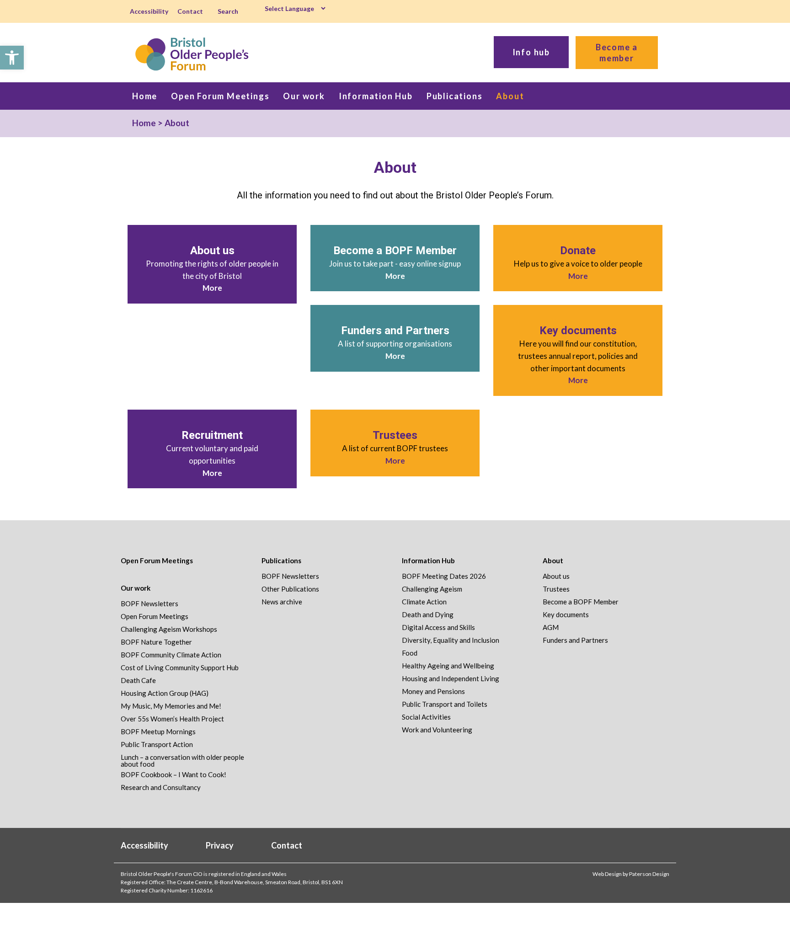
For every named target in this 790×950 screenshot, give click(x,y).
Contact (190, 11)
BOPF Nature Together (156, 642)
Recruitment (212, 435)
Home (144, 122)
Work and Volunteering (437, 729)
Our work (135, 588)
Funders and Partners (395, 330)
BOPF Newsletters (149, 603)
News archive (282, 601)
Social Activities (426, 717)
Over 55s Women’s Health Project (172, 718)
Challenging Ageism (432, 589)
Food (409, 653)
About (553, 560)
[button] (12, 57)
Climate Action (424, 601)
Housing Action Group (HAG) (164, 693)
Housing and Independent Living (450, 678)
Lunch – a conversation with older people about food (182, 761)
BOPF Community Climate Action (171, 654)
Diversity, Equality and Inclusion (450, 640)
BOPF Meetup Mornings (158, 731)
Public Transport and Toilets (444, 704)
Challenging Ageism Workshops (169, 629)
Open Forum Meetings (157, 560)
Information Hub (428, 560)
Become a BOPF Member (395, 250)
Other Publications (290, 589)
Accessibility (149, 11)
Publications (281, 560)
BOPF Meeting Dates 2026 (444, 576)
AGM (551, 627)
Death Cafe (138, 680)
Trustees (395, 435)
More (212, 288)
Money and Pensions (433, 691)
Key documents (578, 330)
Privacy (220, 845)
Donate (578, 250)
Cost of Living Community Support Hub (180, 667)
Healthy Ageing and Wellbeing (448, 665)
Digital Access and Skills (438, 627)
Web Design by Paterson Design (630, 873)
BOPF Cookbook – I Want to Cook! (173, 774)
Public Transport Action (157, 744)
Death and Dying (428, 614)
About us (212, 250)
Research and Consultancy (161, 787)
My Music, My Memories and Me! (171, 706)
